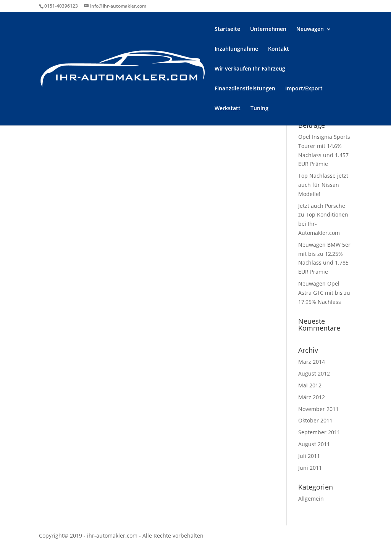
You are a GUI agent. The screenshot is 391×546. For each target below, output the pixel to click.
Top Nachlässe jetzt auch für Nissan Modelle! (323, 185)
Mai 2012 (310, 385)
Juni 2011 (310, 467)
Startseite (227, 29)
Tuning (259, 109)
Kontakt (278, 49)
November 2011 (318, 409)
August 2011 (314, 444)
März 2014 (311, 361)
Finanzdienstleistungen (245, 89)
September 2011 (319, 432)
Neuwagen (310, 29)
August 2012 (314, 373)
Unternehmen (268, 29)
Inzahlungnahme (236, 49)
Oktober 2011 (315, 420)
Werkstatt (228, 109)
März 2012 (311, 397)
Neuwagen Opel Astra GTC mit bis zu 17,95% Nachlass (324, 292)
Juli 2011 (309, 455)
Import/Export (304, 89)
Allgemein (311, 498)
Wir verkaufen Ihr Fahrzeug (250, 69)
